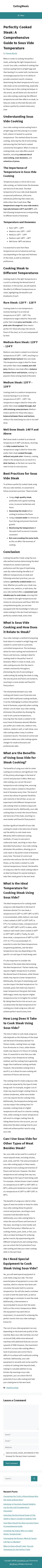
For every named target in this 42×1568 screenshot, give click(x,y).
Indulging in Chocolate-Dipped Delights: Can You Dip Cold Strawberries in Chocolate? (19, 1507)
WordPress (13, 1564)
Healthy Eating (12, 1387)
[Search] (34, 1478)
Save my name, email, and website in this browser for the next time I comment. (22, 1454)
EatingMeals (21, 6)
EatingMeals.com (22, 1561)
